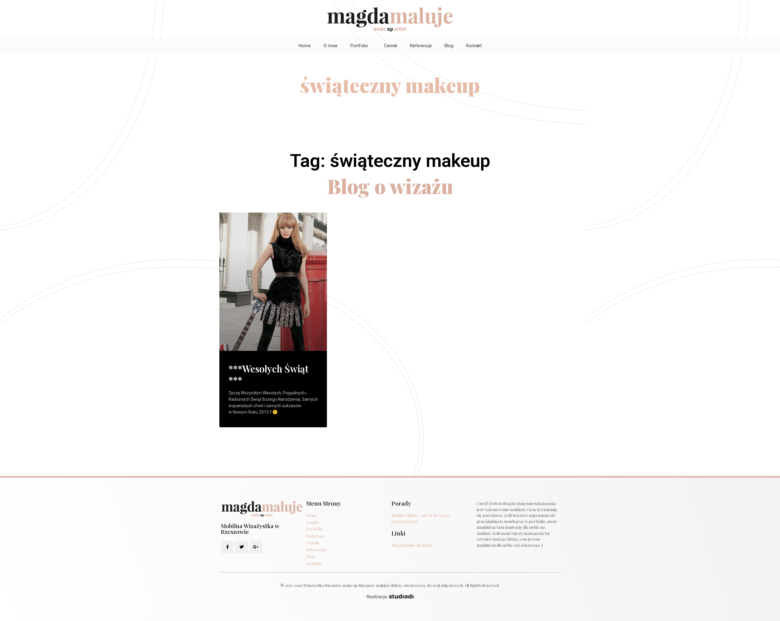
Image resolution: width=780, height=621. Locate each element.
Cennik (390, 45)
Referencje (421, 45)
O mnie (331, 45)
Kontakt (474, 45)
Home (305, 45)
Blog (449, 45)
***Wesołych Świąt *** (268, 374)
